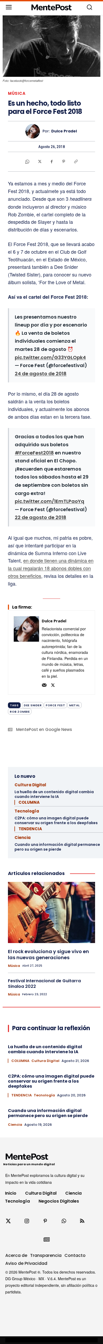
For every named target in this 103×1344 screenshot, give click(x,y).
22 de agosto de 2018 (40, 517)
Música (16, 93)
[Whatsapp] (64, 1221)
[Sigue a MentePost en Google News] (46, 1240)
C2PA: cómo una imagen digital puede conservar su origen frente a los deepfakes (56, 820)
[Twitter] (8, 1221)
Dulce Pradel (64, 131)
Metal (74, 705)
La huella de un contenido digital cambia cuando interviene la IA (54, 794)
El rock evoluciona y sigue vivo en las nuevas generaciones (48, 954)
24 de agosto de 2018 (41, 373)
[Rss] (82, 1221)
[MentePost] (51, 7)
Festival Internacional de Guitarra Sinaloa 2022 (44, 983)
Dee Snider (32, 705)
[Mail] (44, 684)
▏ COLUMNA (27, 802)
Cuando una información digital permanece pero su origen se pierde (57, 847)
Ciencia (23, 838)
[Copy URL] (76, 161)
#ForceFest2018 (34, 452)
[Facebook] (51, 161)
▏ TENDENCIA (28, 829)
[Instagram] (27, 1221)
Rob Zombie (20, 711)
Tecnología (27, 811)
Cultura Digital (30, 785)
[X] (39, 161)
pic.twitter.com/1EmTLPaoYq (49, 501)
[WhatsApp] (27, 161)
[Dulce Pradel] (34, 131)
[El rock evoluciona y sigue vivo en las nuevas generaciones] (51, 912)
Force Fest (55, 705)
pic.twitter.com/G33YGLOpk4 (50, 357)
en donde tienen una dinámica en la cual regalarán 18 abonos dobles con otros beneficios (50, 568)
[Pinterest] (63, 161)
